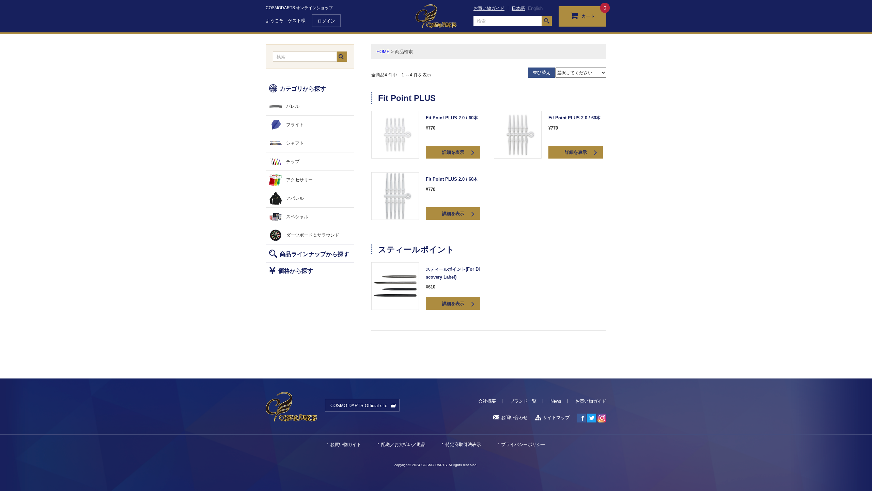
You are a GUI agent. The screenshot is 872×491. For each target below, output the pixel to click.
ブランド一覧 (523, 401)
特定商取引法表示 (463, 444)
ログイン (326, 21)
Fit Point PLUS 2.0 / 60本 (452, 117)
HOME (383, 51)
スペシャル (297, 216)
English (535, 8)
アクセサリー (299, 179)
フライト (295, 124)
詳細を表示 (453, 152)
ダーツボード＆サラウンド (312, 235)
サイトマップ (556, 417)
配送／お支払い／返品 (403, 444)
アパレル (295, 198)
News (555, 401)
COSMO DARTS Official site (358, 405)
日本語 (518, 8)
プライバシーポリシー (523, 444)
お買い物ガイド (488, 8)
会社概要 (487, 401)
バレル (292, 106)
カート (588, 16)
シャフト (295, 143)
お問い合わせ (514, 417)
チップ (292, 161)
